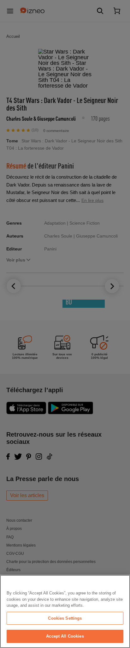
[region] (65, 611)
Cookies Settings (65, 618)
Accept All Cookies (65, 636)
